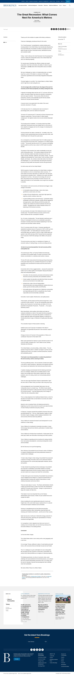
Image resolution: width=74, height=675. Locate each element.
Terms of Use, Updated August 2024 (24, 673)
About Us (63, 1)
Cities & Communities (62, 46)
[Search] (69, 5)
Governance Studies (42, 657)
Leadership (52, 655)
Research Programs (33, 1)
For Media (58, 1)
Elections (46, 5)
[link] (13, 600)
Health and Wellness (53, 5)
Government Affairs (65, 666)
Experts (23, 1)
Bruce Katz (37, 20)
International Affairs (23, 5)
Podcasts (63, 662)
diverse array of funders (36, 576)
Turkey (59, 51)
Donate (68, 1)
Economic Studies (41, 659)
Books (62, 660)
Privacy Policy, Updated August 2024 (10, 673)
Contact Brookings (53, 662)
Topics (60, 5)
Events (27, 1)
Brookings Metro (61, 54)
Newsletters (52, 1)
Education (40, 5)
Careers (51, 657)
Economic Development (62, 48)
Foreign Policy (41, 660)
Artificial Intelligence (32, 5)
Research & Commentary (44, 1)
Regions (64, 5)
